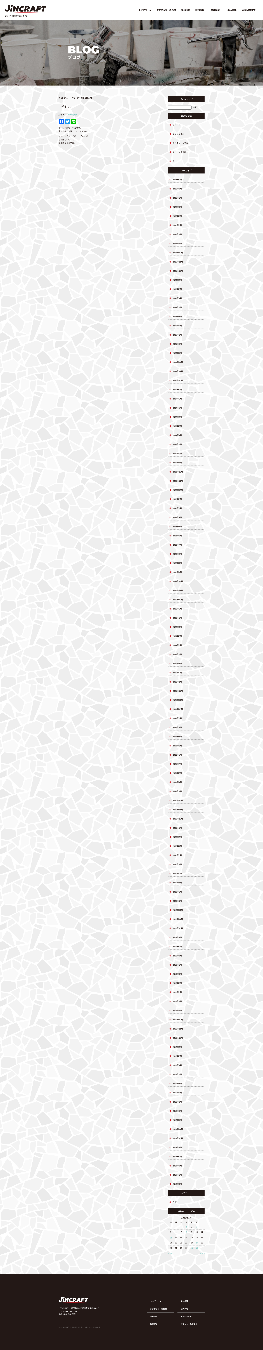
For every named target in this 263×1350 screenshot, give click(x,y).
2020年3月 (177, 882)
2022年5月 (177, 645)
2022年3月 (177, 663)
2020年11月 (178, 809)
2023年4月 (177, 544)
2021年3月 (177, 773)
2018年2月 (177, 1110)
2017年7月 (177, 1165)
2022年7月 (177, 626)
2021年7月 (177, 736)
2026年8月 (177, 179)
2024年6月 (177, 416)
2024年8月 (177, 398)
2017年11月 (178, 1129)
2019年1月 (177, 1010)
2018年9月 (177, 1046)
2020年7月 (177, 846)
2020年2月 (177, 891)
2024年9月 (177, 389)
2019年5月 (177, 973)
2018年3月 (177, 1101)
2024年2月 (177, 453)
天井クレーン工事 (180, 143)
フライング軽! (179, 133)
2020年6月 (177, 855)
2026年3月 (177, 225)
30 (192, 1248)
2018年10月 (178, 1037)
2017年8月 (177, 1156)
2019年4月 (177, 983)
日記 (175, 1202)
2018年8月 (177, 1056)
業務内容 (186, 10)
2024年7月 (177, 407)
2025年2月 (177, 343)
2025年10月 (178, 270)
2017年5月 (177, 1183)
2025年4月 (177, 325)
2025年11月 (178, 261)
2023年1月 (177, 572)
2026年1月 (177, 243)
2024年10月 (178, 380)
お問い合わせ (249, 10)
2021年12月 (178, 690)
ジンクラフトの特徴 (166, 10)
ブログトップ (186, 99)
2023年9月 (177, 499)
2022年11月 (178, 590)
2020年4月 (177, 873)
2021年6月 (177, 745)
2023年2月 (177, 563)
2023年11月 (178, 480)
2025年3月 (177, 334)
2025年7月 (177, 298)
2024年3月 (177, 444)
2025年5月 (177, 316)
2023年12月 (178, 471)
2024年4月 (177, 435)
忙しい (66, 107)
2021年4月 (177, 763)
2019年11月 (178, 919)
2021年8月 (177, 727)
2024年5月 (177, 426)
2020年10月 (178, 818)
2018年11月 (178, 1028)
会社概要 (215, 10)
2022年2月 (177, 672)
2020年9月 (177, 827)
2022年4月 (177, 654)
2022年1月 (177, 681)
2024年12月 (178, 362)
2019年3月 (177, 992)
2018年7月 (177, 1065)
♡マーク (177, 124)
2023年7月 (177, 517)
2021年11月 (178, 700)
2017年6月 (177, 1174)
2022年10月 (178, 599)
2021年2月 (177, 782)
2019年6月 (177, 964)
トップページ (145, 10)
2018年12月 (178, 1019)
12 (171, 1237)
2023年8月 (177, 508)
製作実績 (200, 10)
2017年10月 (178, 1138)
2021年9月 (177, 718)
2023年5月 (177, 535)
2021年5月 (177, 754)
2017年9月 (177, 1147)
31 (197, 1248)
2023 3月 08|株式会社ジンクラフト (17, 16)
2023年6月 (177, 526)
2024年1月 (177, 462)
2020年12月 (178, 800)
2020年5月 (177, 864)
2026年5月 (177, 206)
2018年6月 (177, 1074)
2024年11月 (178, 371)
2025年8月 (177, 289)
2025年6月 (177, 307)
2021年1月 (177, 791)
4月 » (202, 1253)
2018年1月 (177, 1120)
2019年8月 (177, 946)
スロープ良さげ (179, 152)
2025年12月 (178, 252)
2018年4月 (177, 1092)
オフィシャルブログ (189, 1324)
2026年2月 (177, 234)
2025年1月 (177, 353)
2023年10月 (178, 490)
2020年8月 (177, 836)
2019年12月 (178, 910)
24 (197, 1242)
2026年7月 (177, 188)
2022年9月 (177, 608)
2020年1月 (177, 900)
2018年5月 (177, 1083)
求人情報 (231, 10)
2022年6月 (177, 636)
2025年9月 (177, 279)
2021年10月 (178, 709)
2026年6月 (177, 197)
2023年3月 (177, 553)
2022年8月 (177, 617)
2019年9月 (177, 937)
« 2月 (170, 1253)
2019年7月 (177, 955)
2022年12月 (178, 581)
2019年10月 (178, 928)
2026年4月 (177, 216)
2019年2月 (177, 1001)
